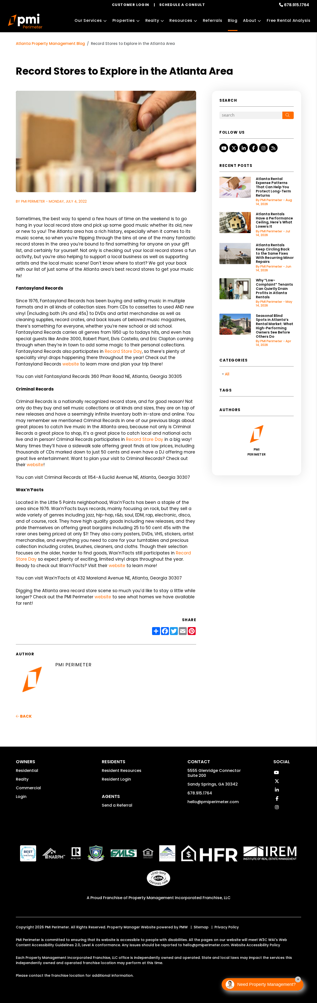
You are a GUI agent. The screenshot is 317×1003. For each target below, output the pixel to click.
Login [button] (21, 796)
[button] (223, 148)
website (70, 364)
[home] (25, 21)
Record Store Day (123, 351)
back (25, 716)
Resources (180, 20)
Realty (152, 20)
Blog (233, 20)
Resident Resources (121, 770)
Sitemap (201, 927)
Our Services (88, 20)
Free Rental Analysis (289, 20)
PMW (183, 927)
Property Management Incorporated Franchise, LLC (180, 898)
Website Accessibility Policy (255, 944)
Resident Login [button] (116, 779)
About (249, 20)
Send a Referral (117, 805)
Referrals (212, 20)
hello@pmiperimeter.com (213, 802)
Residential (27, 770)
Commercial (28, 788)
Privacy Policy (226, 927)
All (227, 374)
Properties (123, 20)
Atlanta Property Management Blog (50, 43)
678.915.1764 (296, 5)
